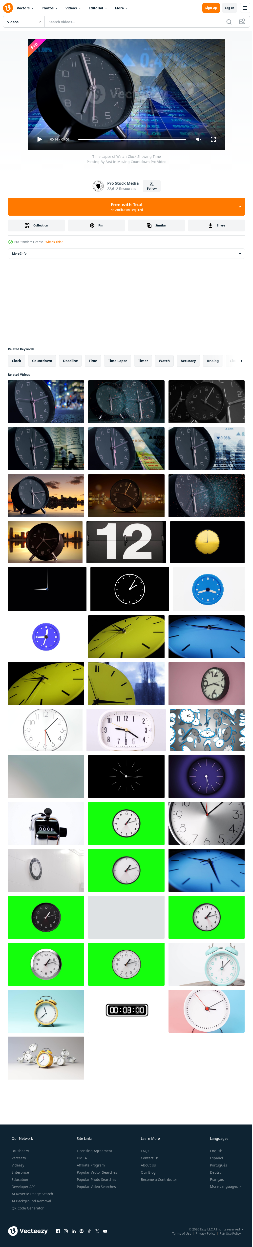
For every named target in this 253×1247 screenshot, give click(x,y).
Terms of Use (178, 1233)
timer (143, 360)
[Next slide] (233, 361)
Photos (48, 8)
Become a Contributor (158, 1179)
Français (214, 1179)
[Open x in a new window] (97, 1231)
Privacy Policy (202, 1233)
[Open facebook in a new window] (58, 1231)
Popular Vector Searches (96, 1172)
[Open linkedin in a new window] (74, 1231)
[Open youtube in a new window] (105, 1231)
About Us (147, 1165)
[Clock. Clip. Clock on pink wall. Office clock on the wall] (207, 683)
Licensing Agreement (94, 1150)
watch (164, 360)
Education (19, 1179)
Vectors (23, 8)
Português (215, 1165)
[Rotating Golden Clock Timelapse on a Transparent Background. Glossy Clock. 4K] (207, 542)
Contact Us (149, 1158)
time (93, 360)
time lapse (117, 360)
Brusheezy (19, 1150)
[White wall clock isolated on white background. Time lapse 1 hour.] (45, 730)
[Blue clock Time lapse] (207, 636)
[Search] (225, 22)
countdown (42, 360)
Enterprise (19, 1172)
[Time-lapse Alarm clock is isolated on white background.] (126, 730)
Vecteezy (18, 1158)
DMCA (81, 1158)
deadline (70, 360)
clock (16, 360)
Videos (71, 8)
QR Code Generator (27, 1208)
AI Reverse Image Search (32, 1193)
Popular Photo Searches (96, 1179)
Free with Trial (124, 207)
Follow (150, 188)
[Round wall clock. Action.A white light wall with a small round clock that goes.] (46, 776)
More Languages (221, 1186)
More (119, 8)
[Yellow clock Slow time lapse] (126, 636)
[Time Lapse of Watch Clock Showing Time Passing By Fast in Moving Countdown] (46, 401)
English (213, 1150)
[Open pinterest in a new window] (82, 1231)
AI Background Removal (31, 1201)
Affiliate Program (90, 1165)
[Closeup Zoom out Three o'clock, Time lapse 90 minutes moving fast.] (207, 1011)
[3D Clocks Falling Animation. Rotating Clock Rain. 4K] (207, 730)
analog (213, 360)
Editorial (96, 8)
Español (213, 1158)
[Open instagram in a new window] (66, 1231)
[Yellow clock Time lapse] (46, 683)
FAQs (144, 1150)
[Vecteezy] (8, 8)
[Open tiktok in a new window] (89, 1231)
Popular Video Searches (95, 1186)
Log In (226, 8)
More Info (19, 253)
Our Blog (147, 1172)
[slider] (130, 139)
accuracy (188, 360)
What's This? (54, 242)
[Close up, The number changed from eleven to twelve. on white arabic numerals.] (126, 542)
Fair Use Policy (226, 1233)
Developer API (22, 1186)
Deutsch (213, 1172)
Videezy (17, 1165)
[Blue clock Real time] (207, 870)
